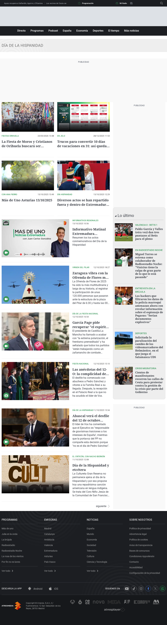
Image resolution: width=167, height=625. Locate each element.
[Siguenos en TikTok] (134, 588)
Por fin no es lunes (11, 562)
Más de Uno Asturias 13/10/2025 (27, 200)
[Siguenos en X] (155, 588)
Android (37, 588)
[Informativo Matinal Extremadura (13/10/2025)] (35, 238)
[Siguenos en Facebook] (148, 588)
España (67, 30)
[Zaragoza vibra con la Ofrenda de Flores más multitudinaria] (35, 285)
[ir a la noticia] (124, 232)
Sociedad (91, 545)
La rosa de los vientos (12, 556)
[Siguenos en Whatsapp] (162, 588)
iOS (55, 588)
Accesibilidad (136, 567)
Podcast (53, 30)
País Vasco (49, 562)
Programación (87, 3)
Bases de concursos (139, 550)
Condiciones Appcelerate (141, 556)
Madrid (47, 528)
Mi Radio (123, 3)
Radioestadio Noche (12, 550)
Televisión (92, 550)
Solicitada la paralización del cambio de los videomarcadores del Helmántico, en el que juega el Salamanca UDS (149, 347)
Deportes (98, 30)
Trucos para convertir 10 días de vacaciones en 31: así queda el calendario (82, 146)
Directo (21, 30)
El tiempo (113, 30)
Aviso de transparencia (140, 545)
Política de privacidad (140, 528)
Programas (37, 30)
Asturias (48, 556)
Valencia (48, 545)
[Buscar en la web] (162, 3)
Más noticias (131, 30)
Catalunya (49, 534)
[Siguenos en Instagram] (141, 588)
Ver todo (6, 571)
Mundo (90, 534)
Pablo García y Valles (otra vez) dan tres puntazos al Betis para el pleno (149, 234)
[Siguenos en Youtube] (126, 588)
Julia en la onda (9, 534)
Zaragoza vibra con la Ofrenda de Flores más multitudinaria (90, 277)
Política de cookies (138, 539)
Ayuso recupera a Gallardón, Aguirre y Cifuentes (23, 3)
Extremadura (50, 550)
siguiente (101, 506)
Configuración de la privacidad (144, 573)
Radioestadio (8, 545)
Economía (82, 30)
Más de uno (7, 528)
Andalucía (49, 539)
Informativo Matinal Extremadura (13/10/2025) (89, 233)
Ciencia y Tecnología (97, 562)
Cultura (90, 556)
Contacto (134, 562)
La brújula (7, 539)
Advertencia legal (138, 534)
